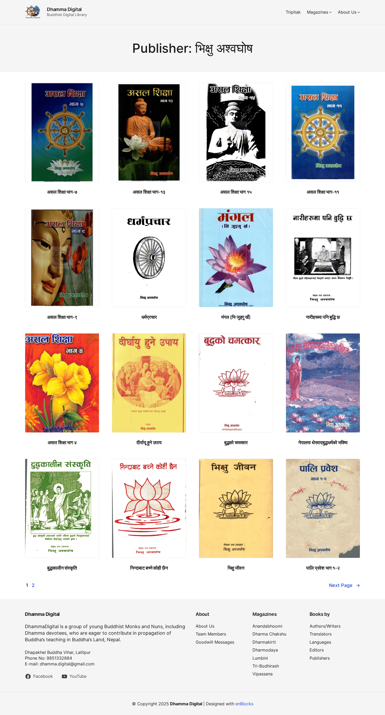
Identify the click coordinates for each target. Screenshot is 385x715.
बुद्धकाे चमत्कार (236, 442)
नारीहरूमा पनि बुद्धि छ (323, 317)
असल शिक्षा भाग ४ (62, 442)
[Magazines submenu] (330, 12)
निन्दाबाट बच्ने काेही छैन (149, 568)
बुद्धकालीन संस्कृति (62, 568)
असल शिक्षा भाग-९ (62, 317)
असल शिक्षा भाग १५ (236, 192)
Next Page (344, 585)
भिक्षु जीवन (236, 568)
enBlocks (244, 703)
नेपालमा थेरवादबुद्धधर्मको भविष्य (323, 442)
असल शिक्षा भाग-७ (62, 192)
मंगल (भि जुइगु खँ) (235, 317)
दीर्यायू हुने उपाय (148, 442)
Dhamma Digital (64, 9)
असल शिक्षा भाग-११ (323, 192)
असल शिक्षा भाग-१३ (149, 192)
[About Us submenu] (359, 12)
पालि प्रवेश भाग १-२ (322, 568)
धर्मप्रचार (149, 317)
